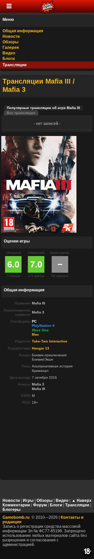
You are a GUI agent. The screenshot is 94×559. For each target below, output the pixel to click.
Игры (28, 500)
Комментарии (16, 505)
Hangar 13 (40, 348)
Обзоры (11, 42)
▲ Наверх (81, 500)
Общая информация (23, 31)
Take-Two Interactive (49, 341)
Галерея (11, 47)
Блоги (9, 58)
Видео (9, 53)
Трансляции (15, 65)
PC (34, 321)
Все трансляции (21, 113)
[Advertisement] (47, 443)
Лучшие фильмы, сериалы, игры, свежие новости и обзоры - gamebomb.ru (48, 6)
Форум (40, 505)
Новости (11, 36)
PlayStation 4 (43, 326)
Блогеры (12, 509)
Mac (35, 334)
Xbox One (40, 330)
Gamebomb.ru (16, 517)
